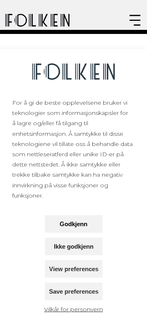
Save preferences (73, 291)
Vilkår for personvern (73, 309)
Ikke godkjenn (74, 246)
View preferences (73, 268)
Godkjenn (73, 223)
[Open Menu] (135, 20)
